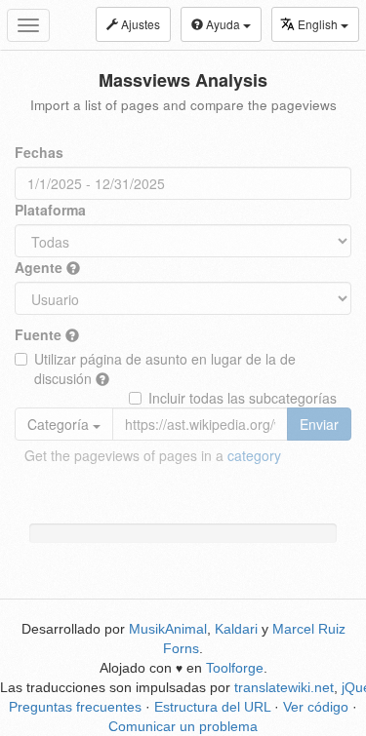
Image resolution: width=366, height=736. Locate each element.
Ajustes (139, 24)
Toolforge (235, 668)
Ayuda (223, 24)
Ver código (315, 707)
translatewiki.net (284, 687)
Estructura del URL (212, 707)
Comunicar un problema (183, 726)
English (319, 24)
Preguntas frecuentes (75, 707)
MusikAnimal (168, 629)
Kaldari (236, 629)
